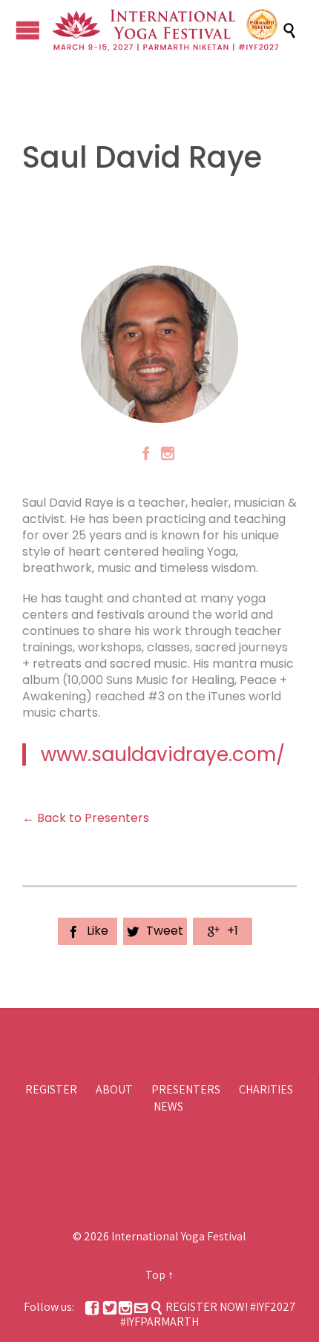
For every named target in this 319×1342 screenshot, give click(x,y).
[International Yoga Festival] (167, 30)
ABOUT (114, 1089)
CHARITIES (266, 1089)
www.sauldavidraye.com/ (163, 754)
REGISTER (51, 1089)
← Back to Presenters (85, 817)
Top (155, 1275)
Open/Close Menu (28, 30)
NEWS (168, 1106)
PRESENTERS (185, 1089)
